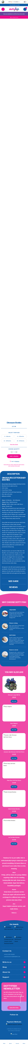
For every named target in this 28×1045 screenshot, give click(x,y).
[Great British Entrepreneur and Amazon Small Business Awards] (8, 940)
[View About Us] (24, 972)
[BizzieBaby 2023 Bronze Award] (19, 940)
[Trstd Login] (26, 2)
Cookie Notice (17, 1030)
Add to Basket (14, 456)
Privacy (12, 1030)
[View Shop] (24, 967)
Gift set (4, 496)
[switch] (25, 2)
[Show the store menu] (3, 9)
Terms (9, 1030)
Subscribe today (14, 1007)
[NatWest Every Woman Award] (19, 930)
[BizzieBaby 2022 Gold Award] (8, 930)
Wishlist (17, 461)
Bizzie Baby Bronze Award (9, 484)
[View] (24, 962)
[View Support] (24, 977)
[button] (14, 474)
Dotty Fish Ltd (14, 17)
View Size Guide (14, 444)
